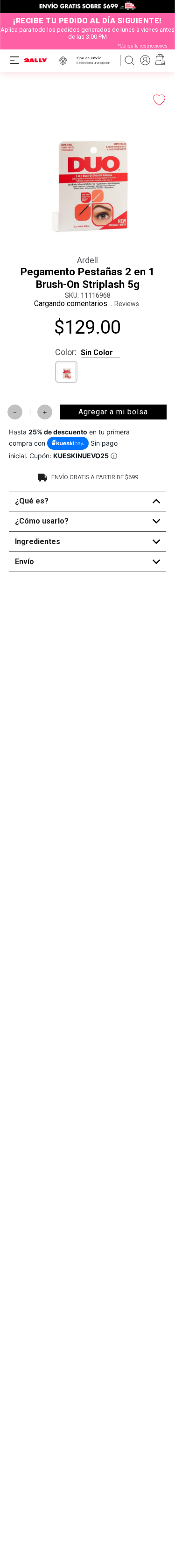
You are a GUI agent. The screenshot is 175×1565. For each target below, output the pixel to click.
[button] (95, 60)
